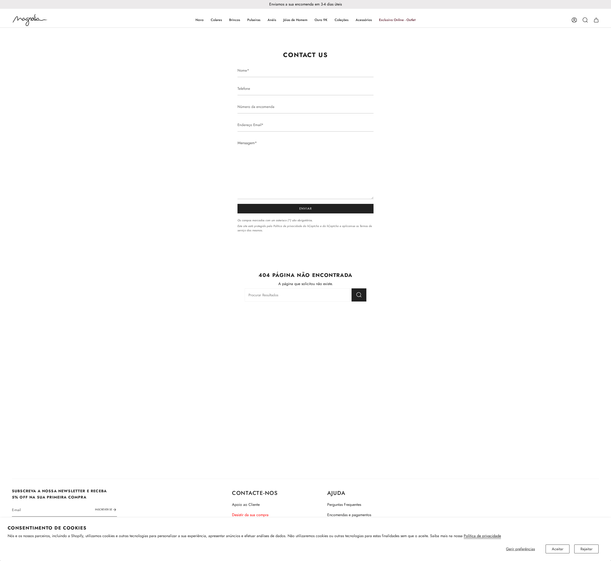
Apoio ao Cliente (246, 504)
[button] (216, 20)
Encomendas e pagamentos (349, 515)
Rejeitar (586, 549)
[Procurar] (359, 295)
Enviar (305, 208)
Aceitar (557, 549)
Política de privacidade (482, 536)
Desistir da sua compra (250, 515)
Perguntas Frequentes (344, 504)
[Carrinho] (596, 20)
